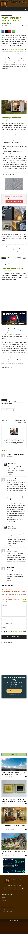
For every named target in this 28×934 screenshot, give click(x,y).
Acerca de (3, 900)
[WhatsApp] (13, 31)
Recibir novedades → (14, 691)
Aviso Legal (4, 909)
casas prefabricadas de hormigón (9, 401)
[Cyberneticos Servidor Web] (14, 865)
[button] (2, 9)
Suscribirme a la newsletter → (14, 201)
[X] (6, 31)
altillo (9, 399)
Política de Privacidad (6, 911)
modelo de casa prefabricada (16, 49)
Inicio (2, 12)
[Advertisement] (14, 85)
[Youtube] (22, 888)
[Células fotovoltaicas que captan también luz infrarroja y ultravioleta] (14, 788)
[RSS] (14, 888)
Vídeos (11, 15)
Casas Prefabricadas (5, 15)
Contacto (3, 899)
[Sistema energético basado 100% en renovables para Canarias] (14, 764)
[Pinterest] (9, 31)
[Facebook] (2, 31)
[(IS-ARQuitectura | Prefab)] (14, 3)
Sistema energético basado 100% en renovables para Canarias (13, 773)
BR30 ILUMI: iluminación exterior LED (7, 419)
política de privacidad (17, 631)
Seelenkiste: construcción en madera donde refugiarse (20, 420)
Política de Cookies (6, 912)
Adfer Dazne (12, 463)
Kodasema (17, 330)
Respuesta (10, 474)
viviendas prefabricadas (7, 403)
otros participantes (14, 354)
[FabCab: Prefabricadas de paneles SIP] (14, 815)
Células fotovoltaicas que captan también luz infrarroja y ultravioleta (13, 800)
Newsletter (3, 897)
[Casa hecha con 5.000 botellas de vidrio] (14, 841)
